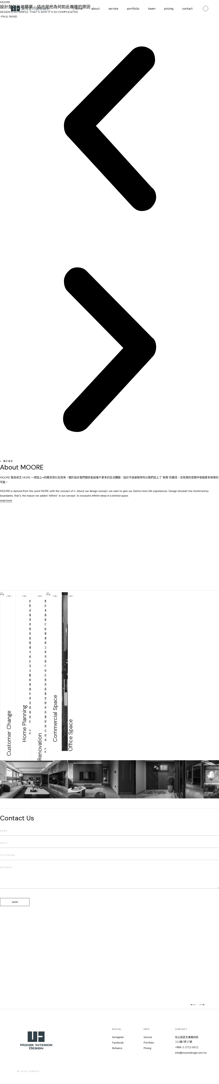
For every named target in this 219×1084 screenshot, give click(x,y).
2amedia (34, 1071)
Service (148, 1037)
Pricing (147, 1048)
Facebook (118, 1042)
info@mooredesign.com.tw (191, 1053)
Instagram (118, 1037)
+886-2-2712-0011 (186, 1047)
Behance (117, 1048)
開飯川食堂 (129, 1005)
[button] (109, 129)
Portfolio (149, 1042)
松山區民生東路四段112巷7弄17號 (186, 1039)
